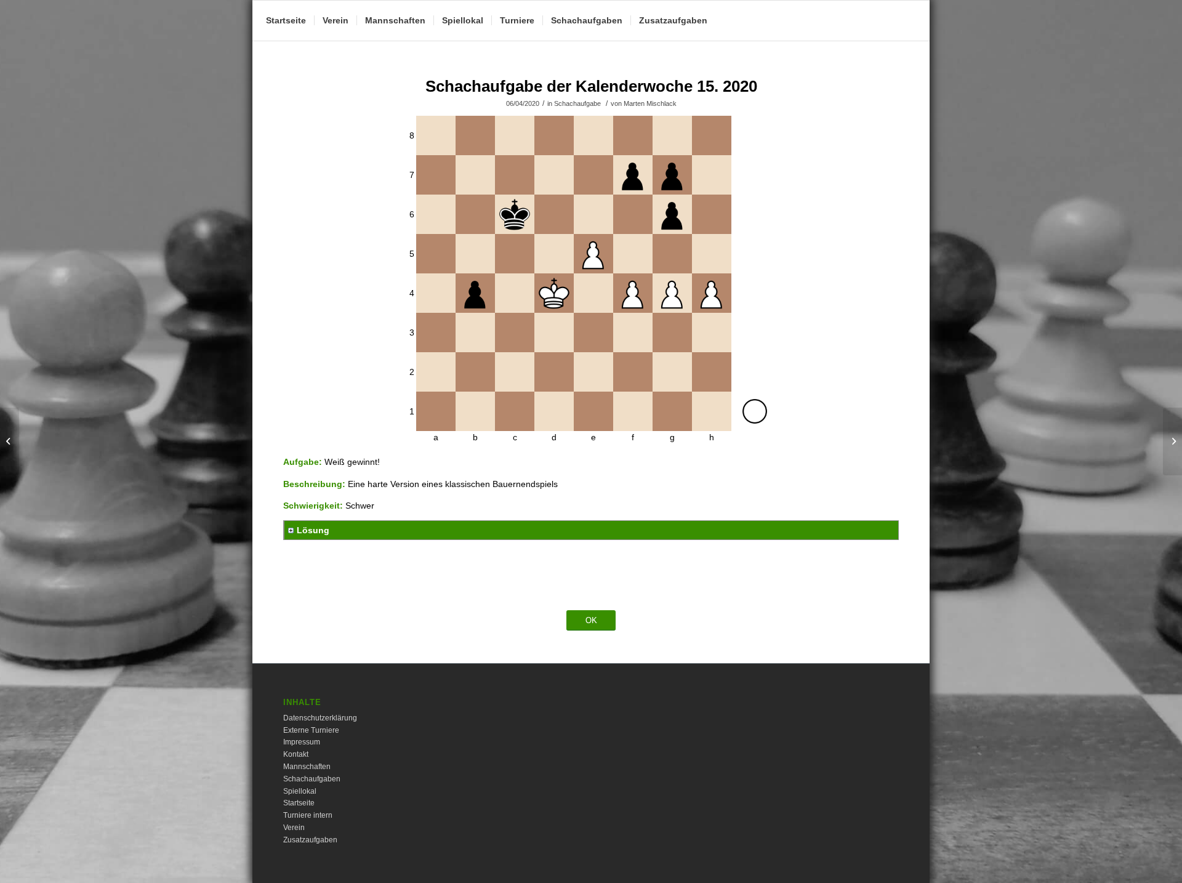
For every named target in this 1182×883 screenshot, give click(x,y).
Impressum (301, 742)
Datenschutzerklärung (320, 718)
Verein (294, 827)
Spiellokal (299, 791)
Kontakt (295, 754)
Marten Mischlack (650, 103)
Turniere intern (307, 815)
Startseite (299, 803)
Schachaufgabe (577, 103)
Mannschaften (307, 766)
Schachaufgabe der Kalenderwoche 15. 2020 (591, 86)
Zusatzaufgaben (310, 840)
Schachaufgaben (311, 779)
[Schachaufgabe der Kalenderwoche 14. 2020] (9, 441)
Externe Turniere (311, 730)
